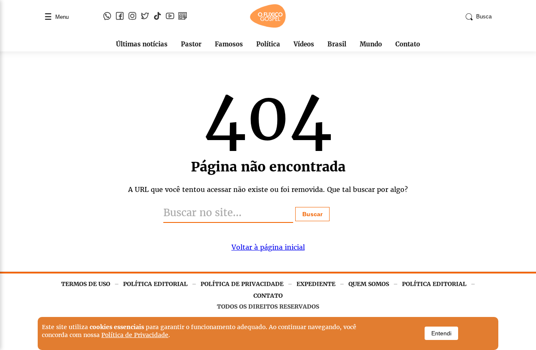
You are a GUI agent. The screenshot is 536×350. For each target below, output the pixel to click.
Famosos (229, 44)
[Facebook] (120, 17)
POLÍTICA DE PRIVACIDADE (242, 284)
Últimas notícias (142, 44)
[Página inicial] (268, 26)
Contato (407, 44)
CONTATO (268, 295)
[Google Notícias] (182, 17)
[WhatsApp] (107, 17)
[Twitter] (145, 17)
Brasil (336, 44)
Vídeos (304, 44)
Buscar (312, 214)
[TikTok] (157, 17)
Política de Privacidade (134, 335)
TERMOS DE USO (85, 284)
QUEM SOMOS (368, 284)
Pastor (191, 44)
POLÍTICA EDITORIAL (155, 284)
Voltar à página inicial (268, 247)
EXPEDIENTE (315, 284)
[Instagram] (132, 17)
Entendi (441, 333)
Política (268, 44)
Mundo (371, 44)
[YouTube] (170, 17)
